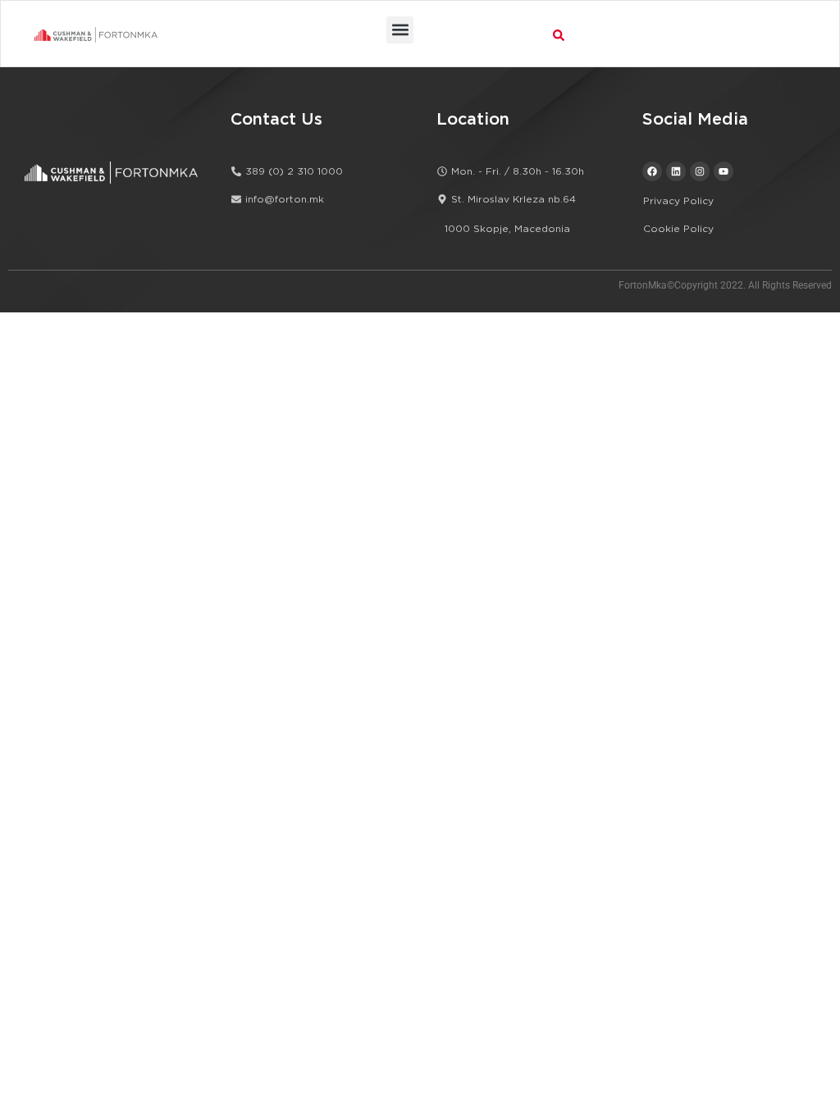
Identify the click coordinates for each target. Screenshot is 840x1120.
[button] (399, 29)
